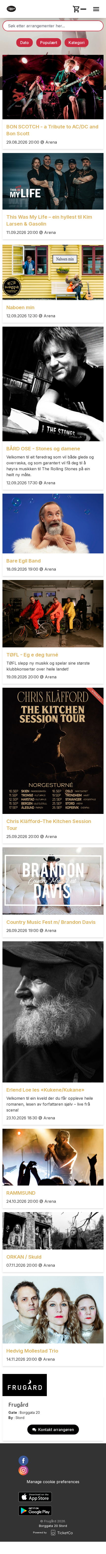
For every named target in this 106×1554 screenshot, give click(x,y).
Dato (24, 42)
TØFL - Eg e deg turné (32, 655)
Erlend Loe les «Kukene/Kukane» (45, 1090)
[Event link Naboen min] (53, 271)
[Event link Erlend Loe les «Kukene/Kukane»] (53, 1011)
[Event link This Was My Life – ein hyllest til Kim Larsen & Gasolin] (53, 181)
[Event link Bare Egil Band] (53, 523)
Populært (48, 42)
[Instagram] (53, 1470)
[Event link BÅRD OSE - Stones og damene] (53, 384)
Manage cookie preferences (53, 1481)
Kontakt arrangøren (56, 1429)
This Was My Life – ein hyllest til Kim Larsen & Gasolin (49, 220)
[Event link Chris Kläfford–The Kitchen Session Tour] (53, 751)
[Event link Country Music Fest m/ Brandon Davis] (53, 881)
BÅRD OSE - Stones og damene (43, 449)
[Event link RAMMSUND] (53, 1157)
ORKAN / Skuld (23, 1257)
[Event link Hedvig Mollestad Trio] (53, 1309)
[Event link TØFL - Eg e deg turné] (53, 613)
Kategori (77, 42)
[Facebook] (53, 1460)
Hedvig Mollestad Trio (32, 1351)
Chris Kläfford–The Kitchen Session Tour (48, 824)
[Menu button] (96, 9)
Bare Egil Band (23, 561)
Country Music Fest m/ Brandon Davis (51, 922)
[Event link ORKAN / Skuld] (53, 1230)
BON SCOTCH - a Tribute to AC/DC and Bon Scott (52, 130)
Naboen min (20, 307)
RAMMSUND (20, 1193)
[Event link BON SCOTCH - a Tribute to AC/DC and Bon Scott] (53, 87)
